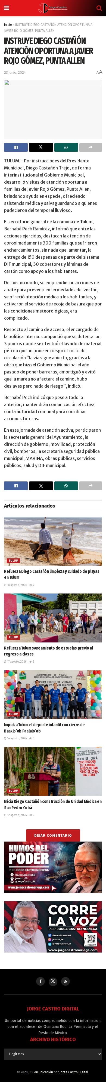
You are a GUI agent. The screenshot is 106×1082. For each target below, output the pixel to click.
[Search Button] (99, 8)
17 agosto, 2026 (16, 661)
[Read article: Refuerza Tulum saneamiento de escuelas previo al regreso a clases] (53, 617)
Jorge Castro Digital (74, 1072)
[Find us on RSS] (65, 981)
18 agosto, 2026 (17, 585)
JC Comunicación (41, 1072)
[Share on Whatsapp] (66, 147)
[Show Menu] (6, 8)
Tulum (13, 560)
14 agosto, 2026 (17, 738)
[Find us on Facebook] (40, 981)
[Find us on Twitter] (53, 982)
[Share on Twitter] (41, 147)
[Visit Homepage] (53, 8)
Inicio (8, 25)
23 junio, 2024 (15, 72)
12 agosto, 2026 (17, 815)
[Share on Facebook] (16, 147)
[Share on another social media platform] (90, 147)
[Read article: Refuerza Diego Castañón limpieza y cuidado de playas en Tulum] (53, 541)
